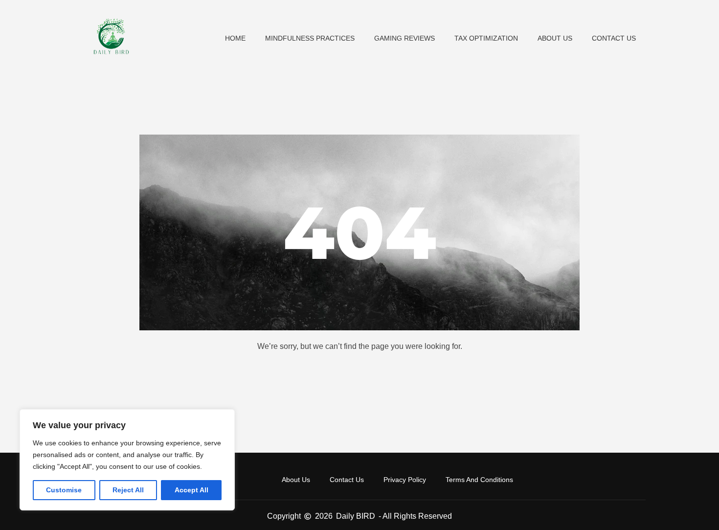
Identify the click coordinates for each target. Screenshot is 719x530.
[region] (127, 459)
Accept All (191, 490)
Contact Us (614, 38)
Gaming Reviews (404, 38)
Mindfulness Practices (310, 38)
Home (235, 38)
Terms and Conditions (479, 480)
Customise (64, 490)
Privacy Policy (404, 480)
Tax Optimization (486, 38)
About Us (555, 38)
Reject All (128, 490)
